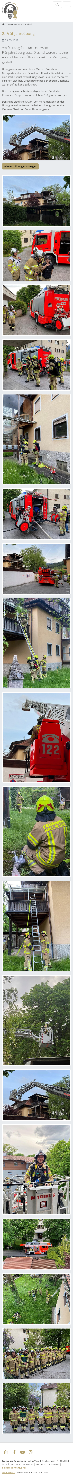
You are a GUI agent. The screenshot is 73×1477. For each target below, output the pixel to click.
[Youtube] (22, 1452)
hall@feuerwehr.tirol (14, 1467)
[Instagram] (30, 1452)
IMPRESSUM (8, 1472)
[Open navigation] (67, 4)
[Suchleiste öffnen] (57, 4)
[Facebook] (14, 1452)
